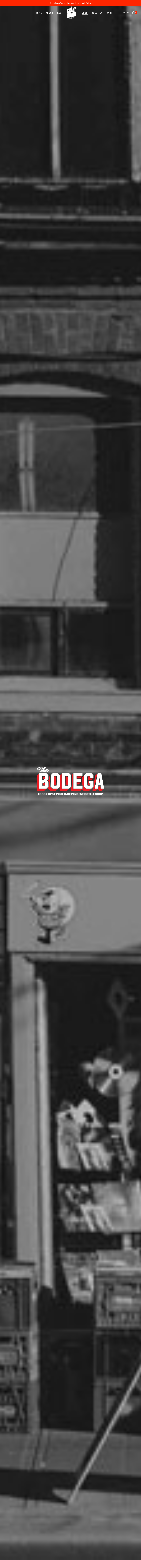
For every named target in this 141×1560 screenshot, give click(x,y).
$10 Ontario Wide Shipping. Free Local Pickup (70, 2)
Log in (126, 13)
